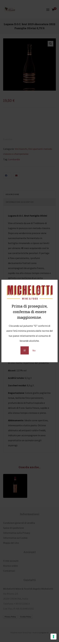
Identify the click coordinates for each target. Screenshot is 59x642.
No (34, 350)
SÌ (25, 350)
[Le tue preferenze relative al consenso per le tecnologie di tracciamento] (53, 637)
